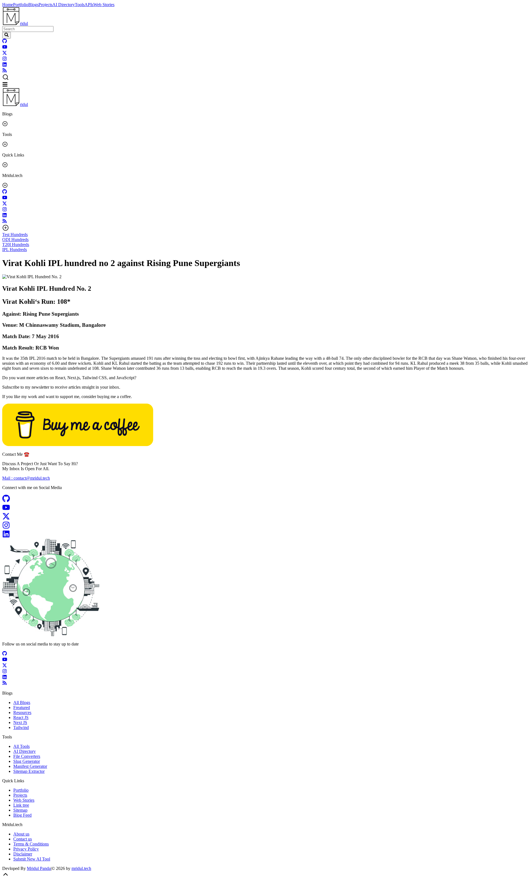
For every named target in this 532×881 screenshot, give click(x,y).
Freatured (21, 707)
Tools (80, 4)
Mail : (26, 478)
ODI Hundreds (15, 239)
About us (21, 834)
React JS (21, 717)
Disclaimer (22, 854)
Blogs (33, 4)
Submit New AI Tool (31, 859)
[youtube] (4, 47)
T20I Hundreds (15, 244)
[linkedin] (4, 65)
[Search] (6, 35)
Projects (45, 4)
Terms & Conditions (31, 844)
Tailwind (21, 727)
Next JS (20, 722)
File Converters (26, 756)
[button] (266, 78)
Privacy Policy (26, 849)
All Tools (21, 746)
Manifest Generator (30, 766)
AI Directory (63, 4)
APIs (89, 4)
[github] (4, 41)
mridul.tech (81, 868)
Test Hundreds (15, 234)
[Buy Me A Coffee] (77, 444)
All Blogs (21, 702)
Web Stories (103, 4)
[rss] (4, 71)
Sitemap (20, 810)
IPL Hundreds (14, 249)
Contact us (22, 839)
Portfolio (20, 4)
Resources (22, 712)
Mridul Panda (39, 868)
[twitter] (4, 53)
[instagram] (4, 59)
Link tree (21, 805)
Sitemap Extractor (29, 771)
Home (7, 4)
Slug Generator (26, 761)
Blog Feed (22, 815)
